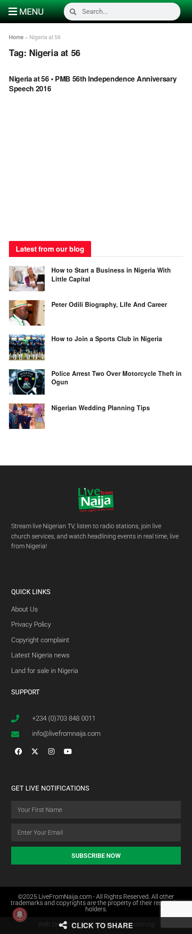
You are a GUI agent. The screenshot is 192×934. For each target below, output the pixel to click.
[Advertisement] (96, 169)
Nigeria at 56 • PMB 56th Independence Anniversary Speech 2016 (92, 83)
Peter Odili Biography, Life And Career (109, 304)
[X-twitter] (35, 751)
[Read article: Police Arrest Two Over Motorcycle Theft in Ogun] (27, 382)
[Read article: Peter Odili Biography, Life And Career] (27, 313)
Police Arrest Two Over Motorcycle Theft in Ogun (116, 378)
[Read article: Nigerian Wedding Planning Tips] (27, 416)
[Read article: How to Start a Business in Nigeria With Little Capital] (27, 278)
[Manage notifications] (20, 914)
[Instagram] (51, 751)
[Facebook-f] (18, 751)
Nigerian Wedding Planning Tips (101, 407)
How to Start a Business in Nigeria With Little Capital (111, 274)
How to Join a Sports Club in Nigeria (106, 338)
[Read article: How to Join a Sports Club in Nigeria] (27, 347)
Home (16, 37)
